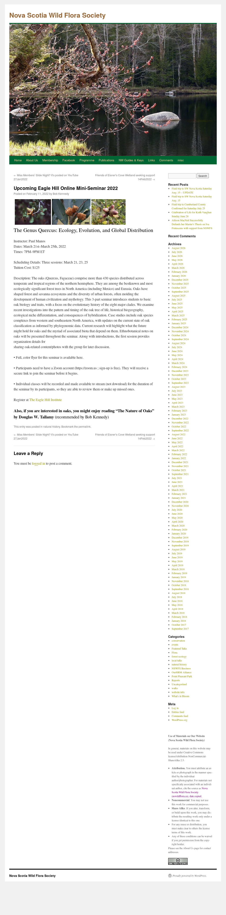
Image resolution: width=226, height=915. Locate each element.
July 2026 (177, 252)
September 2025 (180, 291)
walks (175, 688)
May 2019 (177, 561)
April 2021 (177, 486)
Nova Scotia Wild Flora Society (57, 15)
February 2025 (179, 319)
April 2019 (177, 565)
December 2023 (180, 371)
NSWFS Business (181, 668)
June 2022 (177, 438)
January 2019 (179, 577)
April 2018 (177, 609)
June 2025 (177, 303)
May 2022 (177, 442)
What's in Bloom (180, 696)
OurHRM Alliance (181, 672)
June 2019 (177, 557)
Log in (175, 708)
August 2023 (178, 386)
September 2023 (180, 382)
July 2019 (177, 553)
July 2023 (177, 390)
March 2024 (178, 363)
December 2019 (180, 537)
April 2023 (177, 402)
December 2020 (180, 501)
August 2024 (178, 343)
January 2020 (179, 533)
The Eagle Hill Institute (45, 399)
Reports (176, 680)
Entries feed (178, 712)
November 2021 (180, 466)
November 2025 (180, 283)
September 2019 (180, 545)
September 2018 (180, 589)
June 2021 (177, 482)
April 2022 (177, 446)
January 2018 (179, 620)
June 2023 (177, 394)
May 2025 (177, 307)
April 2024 (177, 359)
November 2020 (180, 505)
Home (18, 160)
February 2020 (179, 529)
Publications (106, 160)
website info (178, 692)
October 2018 (179, 585)
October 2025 (179, 287)
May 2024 (177, 355)
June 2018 (177, 601)
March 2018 (178, 612)
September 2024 (180, 339)
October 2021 (179, 470)
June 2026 (177, 256)
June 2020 (177, 513)
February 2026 (179, 271)
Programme (86, 160)
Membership (50, 160)
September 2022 (180, 430)
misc (181, 160)
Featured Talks (179, 648)
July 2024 (177, 347)
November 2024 (180, 331)
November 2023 (180, 375)
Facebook (68, 160)
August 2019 (178, 549)
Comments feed (180, 716)
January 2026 (179, 275)
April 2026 (177, 263)
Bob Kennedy (61, 193)
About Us (32, 160)
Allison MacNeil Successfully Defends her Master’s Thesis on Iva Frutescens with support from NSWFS (192, 224)
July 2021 (177, 478)
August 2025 (178, 295)
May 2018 (177, 605)
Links (151, 160)
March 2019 (178, 569)
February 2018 (179, 616)
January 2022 (179, 458)
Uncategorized (179, 684)
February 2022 (179, 454)
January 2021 (179, 497)
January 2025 (179, 323)
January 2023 (179, 414)
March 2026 (178, 267)
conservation (178, 640)
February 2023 (179, 410)
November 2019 (180, 541)
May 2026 (177, 260)
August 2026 (178, 248)
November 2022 (180, 422)
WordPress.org (179, 720)
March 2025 (178, 315)
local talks (177, 660)
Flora (174, 652)
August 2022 (178, 434)
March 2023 (178, 406)
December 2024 (180, 327)
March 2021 (178, 490)
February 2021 (179, 494)
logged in (38, 463)
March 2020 (178, 525)
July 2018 (177, 597)
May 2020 (177, 517)
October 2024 (179, 335)
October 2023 (179, 378)
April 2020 (177, 521)
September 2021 (180, 474)
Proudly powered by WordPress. (190, 875)
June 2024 (177, 351)
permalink (84, 426)
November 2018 (180, 581)
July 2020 (177, 509)
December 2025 (180, 279)
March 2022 (178, 450)
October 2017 (179, 624)
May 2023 (177, 398)
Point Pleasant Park (182, 676)
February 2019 (179, 573)
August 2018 (178, 593)
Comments (166, 160)
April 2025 (177, 311)
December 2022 (180, 418)
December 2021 (180, 462)
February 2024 (179, 367)
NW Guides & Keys (131, 160)
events (175, 644)
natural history (51, 426)
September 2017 (180, 628)
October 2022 (179, 426)
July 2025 (177, 299)
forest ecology (179, 656)
